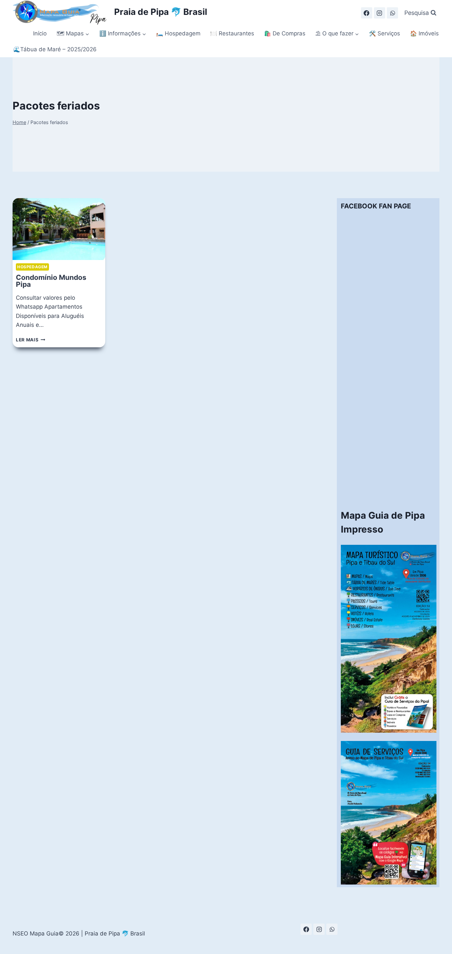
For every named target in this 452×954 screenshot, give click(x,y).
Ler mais (30, 339)
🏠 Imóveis (424, 33)
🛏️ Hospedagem (178, 33)
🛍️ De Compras (284, 33)
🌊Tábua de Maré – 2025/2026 (55, 49)
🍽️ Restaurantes (232, 33)
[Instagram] (379, 13)
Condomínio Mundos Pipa (51, 280)
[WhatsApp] (392, 13)
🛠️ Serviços (384, 33)
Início (40, 33)
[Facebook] (366, 13)
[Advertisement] (388, 401)
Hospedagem (32, 266)
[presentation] (59, 229)
